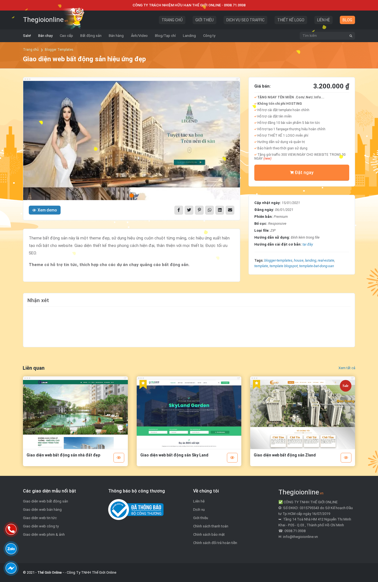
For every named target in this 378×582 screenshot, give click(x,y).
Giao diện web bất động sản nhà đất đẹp (63, 455)
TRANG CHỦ (172, 20)
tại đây (307, 244)
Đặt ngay (304, 172)
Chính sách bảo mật (209, 534)
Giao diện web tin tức (40, 518)
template (261, 266)
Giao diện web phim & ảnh (44, 534)
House (299, 260)
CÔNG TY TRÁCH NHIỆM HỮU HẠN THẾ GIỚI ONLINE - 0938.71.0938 (189, 5)
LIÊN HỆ (323, 20)
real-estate (326, 260)
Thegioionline (45, 20)
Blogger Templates (59, 50)
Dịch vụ (199, 509)
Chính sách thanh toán (210, 526)
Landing (310, 260)
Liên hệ (198, 501)
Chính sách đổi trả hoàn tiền (215, 543)
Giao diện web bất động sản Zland (285, 455)
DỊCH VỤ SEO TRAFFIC (245, 20)
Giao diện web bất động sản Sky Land (174, 455)
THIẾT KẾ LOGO (290, 20)
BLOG (347, 20)
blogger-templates (278, 260)
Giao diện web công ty (41, 526)
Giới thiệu (200, 518)
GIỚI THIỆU (204, 20)
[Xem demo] (118, 458)
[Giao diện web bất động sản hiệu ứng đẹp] (131, 142)
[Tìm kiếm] (351, 36)
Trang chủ (31, 50)
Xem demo (47, 210)
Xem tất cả (346, 368)
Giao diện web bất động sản (45, 501)
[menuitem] (27, 35)
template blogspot (284, 266)
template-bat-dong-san (316, 266)
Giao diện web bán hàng (42, 509)
